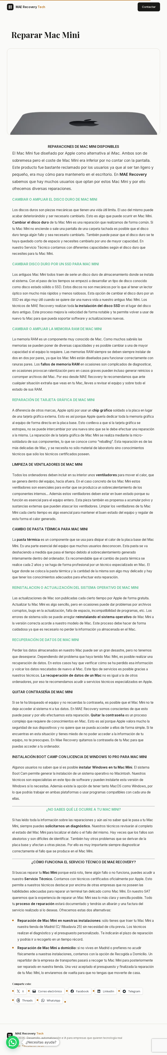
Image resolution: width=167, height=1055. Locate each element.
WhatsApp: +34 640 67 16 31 (25, 1045)
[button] (12, 1042)
